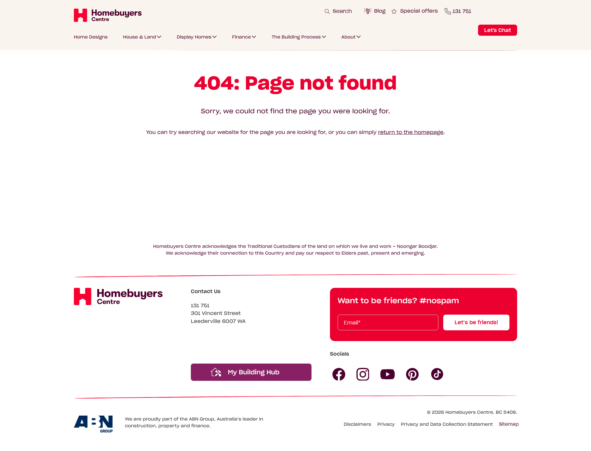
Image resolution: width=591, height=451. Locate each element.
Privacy (386, 424)
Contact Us (205, 291)
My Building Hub (252, 372)
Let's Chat (497, 30)
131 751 (200, 306)
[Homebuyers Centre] (108, 15)
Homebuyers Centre (469, 412)
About (348, 37)
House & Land (139, 37)
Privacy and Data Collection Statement (447, 424)
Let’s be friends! (476, 322)
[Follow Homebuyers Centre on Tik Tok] (437, 374)
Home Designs (91, 37)
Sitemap (509, 424)
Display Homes (194, 37)
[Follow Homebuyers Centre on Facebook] (338, 374)
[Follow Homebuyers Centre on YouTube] (387, 374)
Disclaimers (357, 424)
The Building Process (296, 37)
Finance (241, 37)
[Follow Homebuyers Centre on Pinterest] (412, 374)
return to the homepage (410, 132)
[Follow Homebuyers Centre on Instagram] (362, 374)
